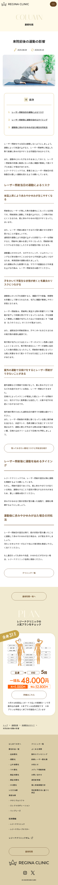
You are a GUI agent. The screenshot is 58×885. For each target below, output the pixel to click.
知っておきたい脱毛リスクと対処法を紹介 (29, 448)
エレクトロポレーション (20, 805)
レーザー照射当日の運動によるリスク (28, 112)
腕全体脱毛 (14, 775)
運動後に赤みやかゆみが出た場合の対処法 (29, 127)
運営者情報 (35, 780)
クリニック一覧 (29, 572)
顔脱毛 (13, 759)
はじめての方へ (15, 744)
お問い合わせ (36, 775)
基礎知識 (29, 851)
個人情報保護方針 (38, 785)
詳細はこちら (29, 694)
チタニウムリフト (17, 800)
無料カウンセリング (39, 754)
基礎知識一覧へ (29, 596)
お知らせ (35, 764)
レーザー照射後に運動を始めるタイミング (29, 119)
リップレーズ (15, 810)
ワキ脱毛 (13, 769)
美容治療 (12, 795)
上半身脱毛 (14, 764)
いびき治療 (13, 790)
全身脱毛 (13, 754)
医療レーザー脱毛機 (39, 759)
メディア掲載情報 (38, 769)
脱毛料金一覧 (14, 749)
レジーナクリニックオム (19, 837)
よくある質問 (36, 749)
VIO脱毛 (13, 785)
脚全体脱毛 (14, 780)
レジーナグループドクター (19, 829)
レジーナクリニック (17, 824)
